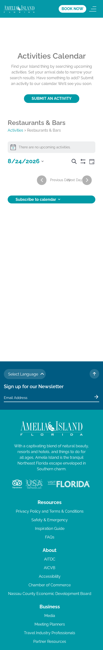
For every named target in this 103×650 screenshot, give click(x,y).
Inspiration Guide (49, 528)
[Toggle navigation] (92, 8)
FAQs (49, 537)
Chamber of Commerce (50, 585)
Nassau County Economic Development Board (49, 593)
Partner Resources (49, 641)
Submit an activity (52, 98)
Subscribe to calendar (36, 199)
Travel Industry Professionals (49, 633)
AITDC (49, 559)
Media (49, 615)
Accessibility (50, 576)
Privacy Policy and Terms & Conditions (50, 511)
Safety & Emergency (49, 520)
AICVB (49, 568)
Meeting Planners (49, 624)
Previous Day (60, 180)
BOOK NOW (72, 8)
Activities (15, 130)
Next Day (75, 180)
